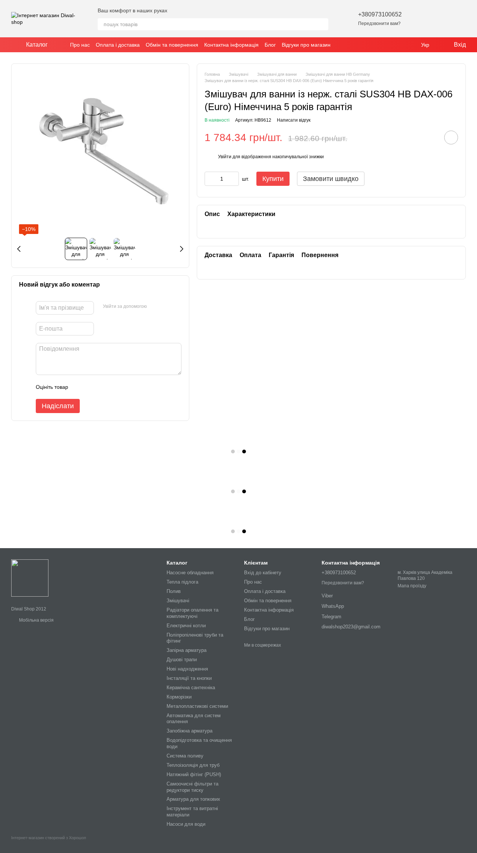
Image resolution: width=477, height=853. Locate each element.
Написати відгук (293, 120)
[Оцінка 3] (104, 386)
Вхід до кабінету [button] (262, 572)
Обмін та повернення (172, 45)
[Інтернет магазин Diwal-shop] (29, 577)
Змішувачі (178, 600)
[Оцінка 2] (92, 386)
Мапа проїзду (412, 585)
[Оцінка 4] (116, 386)
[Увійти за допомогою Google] (166, 306)
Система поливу (185, 756)
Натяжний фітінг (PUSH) (194, 774)
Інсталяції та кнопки (189, 678)
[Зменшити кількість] (210, 178)
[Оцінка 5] (128, 386)
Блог (270, 45)
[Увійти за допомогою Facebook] (155, 306)
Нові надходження (187, 669)
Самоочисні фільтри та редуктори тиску (192, 787)
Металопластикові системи (197, 706)
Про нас (80, 45)
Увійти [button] (224, 157)
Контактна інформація (231, 45)
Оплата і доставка (118, 45)
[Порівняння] (440, 19)
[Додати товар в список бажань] (451, 137)
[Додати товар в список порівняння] (430, 137)
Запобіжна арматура (189, 731)
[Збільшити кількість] (233, 178)
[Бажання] (421, 19)
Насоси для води (186, 824)
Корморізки (179, 697)
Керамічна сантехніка (191, 687)
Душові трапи (182, 659)
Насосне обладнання (190, 572)
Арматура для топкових (193, 799)
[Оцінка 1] (80, 386)
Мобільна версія (36, 620)
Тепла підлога (182, 582)
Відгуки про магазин (306, 45)
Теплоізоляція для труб (193, 765)
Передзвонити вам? (379, 23)
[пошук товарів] (322, 24)
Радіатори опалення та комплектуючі (192, 613)
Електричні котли (186, 625)
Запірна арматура (186, 650)
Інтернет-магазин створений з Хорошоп (48, 837)
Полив (174, 591)
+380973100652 (380, 14)
